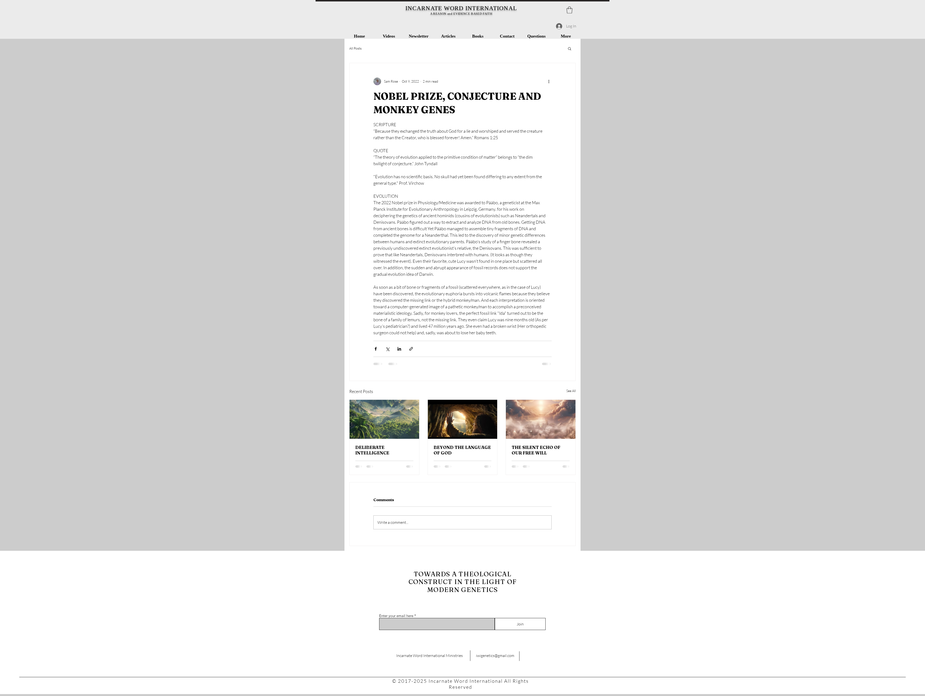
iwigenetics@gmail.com (495, 655)
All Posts (355, 48)
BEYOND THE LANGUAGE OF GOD (462, 450)
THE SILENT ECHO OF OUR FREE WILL (536, 450)
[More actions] (549, 81)
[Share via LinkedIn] (399, 349)
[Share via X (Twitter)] (387, 349)
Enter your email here (396, 615)
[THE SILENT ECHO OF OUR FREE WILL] (540, 419)
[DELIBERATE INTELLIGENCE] (384, 419)
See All (571, 391)
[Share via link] (411, 349)
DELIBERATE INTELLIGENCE (372, 450)
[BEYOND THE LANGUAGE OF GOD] (462, 419)
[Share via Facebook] (375, 349)
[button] (569, 10)
